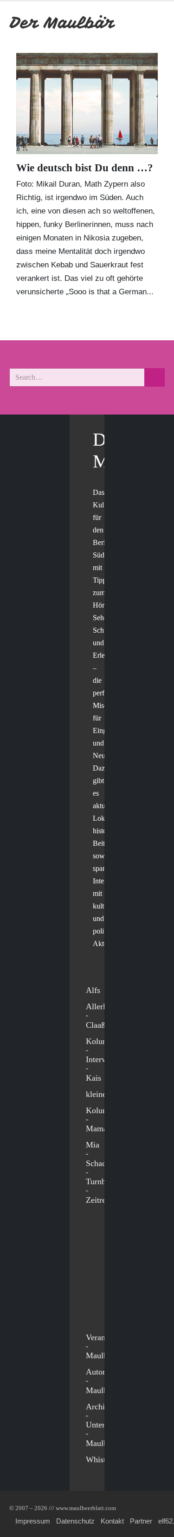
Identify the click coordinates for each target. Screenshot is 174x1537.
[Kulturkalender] (131, 22)
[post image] (87, 103)
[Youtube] (95, 1272)
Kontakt (112, 1521)
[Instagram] (95, 1291)
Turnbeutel (104, 1181)
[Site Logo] (62, 22)
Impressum (32, 1521)
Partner (141, 1521)
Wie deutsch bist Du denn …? (84, 168)
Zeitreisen (102, 1200)
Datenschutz (75, 1521)
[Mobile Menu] (153, 22)
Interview (102, 1059)
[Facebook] (95, 1234)
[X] (95, 1253)
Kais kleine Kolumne (101, 1094)
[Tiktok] (95, 1310)
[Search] (154, 377)
